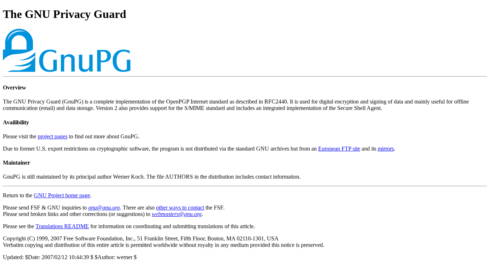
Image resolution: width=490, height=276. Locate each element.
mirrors (386, 149)
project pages (52, 136)
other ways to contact (180, 207)
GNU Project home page (62, 195)
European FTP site (339, 149)
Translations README (62, 226)
